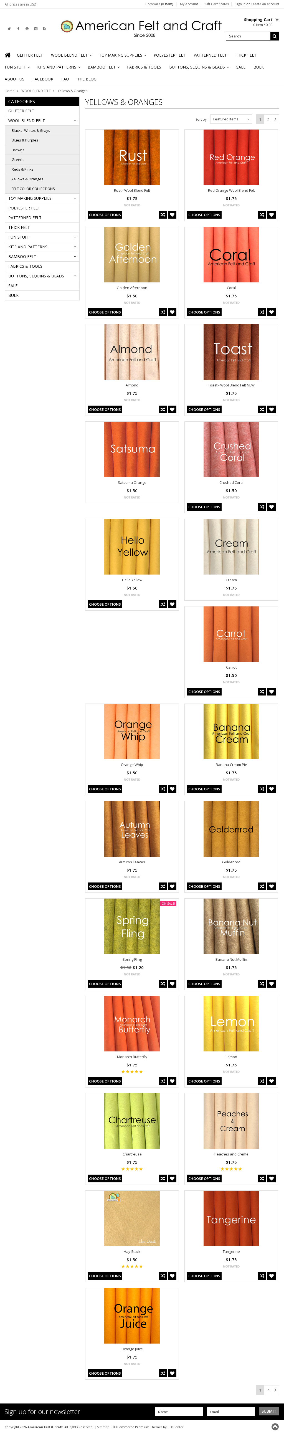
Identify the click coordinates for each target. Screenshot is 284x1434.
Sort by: (201, 119)
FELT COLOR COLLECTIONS (33, 188)
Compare (159, 4)
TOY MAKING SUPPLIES (122, 56)
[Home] (8, 55)
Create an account (265, 4)
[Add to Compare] (163, 215)
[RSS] (44, 29)
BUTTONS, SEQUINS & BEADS (198, 68)
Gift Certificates (217, 4)
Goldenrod (231, 861)
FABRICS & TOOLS (144, 67)
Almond (132, 385)
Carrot (231, 667)
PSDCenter (176, 1427)
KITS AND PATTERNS (58, 68)
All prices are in (20, 4)
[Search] (274, 36)
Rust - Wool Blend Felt (132, 190)
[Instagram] (35, 29)
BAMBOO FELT (103, 68)
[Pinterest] (27, 29)
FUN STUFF (17, 68)
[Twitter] (9, 29)
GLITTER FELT (30, 55)
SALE (240, 67)
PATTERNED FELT (210, 55)
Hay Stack (132, 1251)
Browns (18, 149)
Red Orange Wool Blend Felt (231, 190)
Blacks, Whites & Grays (31, 130)
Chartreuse (132, 1154)
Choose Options (105, 214)
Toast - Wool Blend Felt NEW (231, 385)
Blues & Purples (25, 140)
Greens (18, 159)
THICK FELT (246, 55)
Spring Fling (132, 959)
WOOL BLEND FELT (71, 56)
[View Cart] (277, 19)
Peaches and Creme (231, 1154)
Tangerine (231, 1251)
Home (9, 90)
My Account (189, 4)
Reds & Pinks (23, 169)
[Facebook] (18, 29)
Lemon (231, 1056)
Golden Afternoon (132, 287)
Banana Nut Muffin (231, 959)
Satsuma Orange (132, 482)
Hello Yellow (132, 579)
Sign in (240, 4)
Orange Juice (132, 1348)
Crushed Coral (231, 482)
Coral (231, 287)
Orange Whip (132, 764)
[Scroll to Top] (276, 1427)
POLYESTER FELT (170, 55)
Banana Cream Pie (231, 764)
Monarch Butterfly (132, 1056)
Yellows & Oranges (27, 178)
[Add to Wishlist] (172, 215)
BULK (258, 67)
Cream (231, 579)
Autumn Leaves (132, 861)
